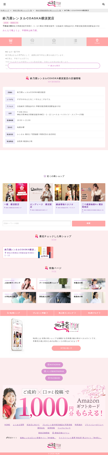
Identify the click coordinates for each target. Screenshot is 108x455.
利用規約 (78, 425)
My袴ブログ (93, 313)
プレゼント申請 (39, 313)
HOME (7, 425)
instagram (54, 365)
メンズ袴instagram (55, 371)
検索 (89, 223)
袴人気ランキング (66, 313)
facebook (55, 378)
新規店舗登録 (44, 433)
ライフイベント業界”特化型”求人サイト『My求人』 (80, 438)
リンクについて (64, 428)
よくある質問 (18, 425)
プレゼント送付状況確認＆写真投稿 (57, 425)
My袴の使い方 (66, 348)
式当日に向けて (33, 425)
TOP (10, 43)
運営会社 (41, 428)
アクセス (97, 43)
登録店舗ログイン (62, 433)
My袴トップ (14, 313)
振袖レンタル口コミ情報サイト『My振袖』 (38, 438)
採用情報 (51, 428)
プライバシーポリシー (94, 425)
